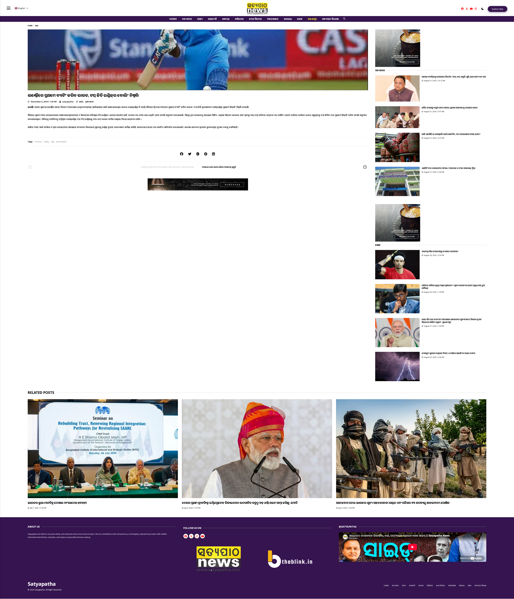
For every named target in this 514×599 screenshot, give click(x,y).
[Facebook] (462, 8)
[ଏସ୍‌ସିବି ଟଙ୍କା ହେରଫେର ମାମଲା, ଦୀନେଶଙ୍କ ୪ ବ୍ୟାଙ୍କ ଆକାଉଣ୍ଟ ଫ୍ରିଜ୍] (397, 181)
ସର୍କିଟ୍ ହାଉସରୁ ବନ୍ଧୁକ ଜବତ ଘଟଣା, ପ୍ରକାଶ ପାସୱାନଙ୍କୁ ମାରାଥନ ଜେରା (449, 107)
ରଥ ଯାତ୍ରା (312, 18)
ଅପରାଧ (288, 18)
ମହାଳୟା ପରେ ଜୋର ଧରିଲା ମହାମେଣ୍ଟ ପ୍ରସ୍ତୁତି (219, 167)
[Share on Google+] (198, 153)
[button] (483, 9)
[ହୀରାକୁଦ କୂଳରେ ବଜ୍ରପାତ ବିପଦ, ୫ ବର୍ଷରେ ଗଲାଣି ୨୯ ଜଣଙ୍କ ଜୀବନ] (397, 366)
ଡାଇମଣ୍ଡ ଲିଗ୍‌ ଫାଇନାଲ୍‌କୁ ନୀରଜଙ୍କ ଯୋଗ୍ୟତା (440, 251)
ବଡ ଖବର (187, 18)
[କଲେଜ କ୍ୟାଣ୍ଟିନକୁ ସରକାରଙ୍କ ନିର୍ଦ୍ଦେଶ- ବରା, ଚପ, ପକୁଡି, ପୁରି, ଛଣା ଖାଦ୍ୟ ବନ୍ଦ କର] (397, 88)
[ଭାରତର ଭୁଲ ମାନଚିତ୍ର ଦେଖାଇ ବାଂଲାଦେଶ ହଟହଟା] (103, 448)
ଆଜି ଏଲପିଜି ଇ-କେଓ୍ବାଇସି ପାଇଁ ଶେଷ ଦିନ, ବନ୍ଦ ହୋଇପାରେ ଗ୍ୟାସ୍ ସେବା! (451, 134)
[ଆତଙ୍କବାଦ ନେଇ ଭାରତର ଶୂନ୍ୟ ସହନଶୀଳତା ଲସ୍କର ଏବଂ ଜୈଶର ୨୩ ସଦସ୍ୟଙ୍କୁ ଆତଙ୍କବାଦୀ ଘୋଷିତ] (411, 448)
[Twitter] (467, 8)
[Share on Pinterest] (206, 153)
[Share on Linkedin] (213, 153)
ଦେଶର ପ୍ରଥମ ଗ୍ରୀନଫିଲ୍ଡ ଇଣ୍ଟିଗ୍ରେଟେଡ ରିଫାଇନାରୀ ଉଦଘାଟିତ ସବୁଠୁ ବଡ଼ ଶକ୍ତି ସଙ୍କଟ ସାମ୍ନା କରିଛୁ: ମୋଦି (239, 503)
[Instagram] (476, 8)
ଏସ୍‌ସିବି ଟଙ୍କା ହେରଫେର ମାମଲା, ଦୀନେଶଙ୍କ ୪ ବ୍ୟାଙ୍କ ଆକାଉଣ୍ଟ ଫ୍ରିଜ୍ (448, 168)
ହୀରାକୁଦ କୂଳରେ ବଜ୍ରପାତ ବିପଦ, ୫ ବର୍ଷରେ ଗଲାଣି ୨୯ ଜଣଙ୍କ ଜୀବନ (448, 353)
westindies (61, 141)
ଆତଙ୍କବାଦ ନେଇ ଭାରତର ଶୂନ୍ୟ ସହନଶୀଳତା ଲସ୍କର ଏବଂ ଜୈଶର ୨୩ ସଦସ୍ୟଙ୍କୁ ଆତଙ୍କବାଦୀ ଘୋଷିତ (393, 503)
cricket (38, 141)
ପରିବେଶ (239, 18)
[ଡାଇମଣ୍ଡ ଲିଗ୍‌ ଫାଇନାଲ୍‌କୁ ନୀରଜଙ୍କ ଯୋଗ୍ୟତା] (397, 264)
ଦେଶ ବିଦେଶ (255, 18)
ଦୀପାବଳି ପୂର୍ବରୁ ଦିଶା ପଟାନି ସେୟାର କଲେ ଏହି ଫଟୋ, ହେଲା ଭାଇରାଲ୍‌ (167, 167)
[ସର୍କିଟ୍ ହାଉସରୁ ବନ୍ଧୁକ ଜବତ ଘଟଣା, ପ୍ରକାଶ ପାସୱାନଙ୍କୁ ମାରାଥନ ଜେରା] (397, 117)
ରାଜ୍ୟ (200, 18)
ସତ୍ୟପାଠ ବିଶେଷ (330, 18)
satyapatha (67, 101)
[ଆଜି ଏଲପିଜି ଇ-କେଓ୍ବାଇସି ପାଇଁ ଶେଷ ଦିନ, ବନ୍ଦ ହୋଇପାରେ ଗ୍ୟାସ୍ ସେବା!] (397, 147)
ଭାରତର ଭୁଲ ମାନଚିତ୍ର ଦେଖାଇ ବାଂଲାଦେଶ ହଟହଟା (57, 503)
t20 (52, 141)
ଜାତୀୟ (225, 18)
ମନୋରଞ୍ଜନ (273, 18)
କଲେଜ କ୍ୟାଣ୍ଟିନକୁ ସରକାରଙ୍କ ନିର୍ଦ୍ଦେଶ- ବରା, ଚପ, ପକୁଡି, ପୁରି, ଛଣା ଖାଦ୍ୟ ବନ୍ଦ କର (454, 76)
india (46, 141)
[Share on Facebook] (182, 153)
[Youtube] (471, 8)
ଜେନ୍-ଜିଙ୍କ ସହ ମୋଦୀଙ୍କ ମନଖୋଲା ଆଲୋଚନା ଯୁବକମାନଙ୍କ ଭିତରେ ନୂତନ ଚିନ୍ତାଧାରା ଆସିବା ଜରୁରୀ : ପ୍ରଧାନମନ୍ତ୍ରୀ (452, 321)
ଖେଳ (299, 18)
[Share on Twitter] (190, 153)
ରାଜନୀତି (212, 18)
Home (173, 18)
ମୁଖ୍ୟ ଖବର (89, 101)
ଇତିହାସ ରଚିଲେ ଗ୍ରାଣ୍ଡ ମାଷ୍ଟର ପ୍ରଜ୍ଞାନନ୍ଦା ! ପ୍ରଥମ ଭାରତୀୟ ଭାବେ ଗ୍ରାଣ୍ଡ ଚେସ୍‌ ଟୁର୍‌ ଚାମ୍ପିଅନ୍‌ (453, 287)
